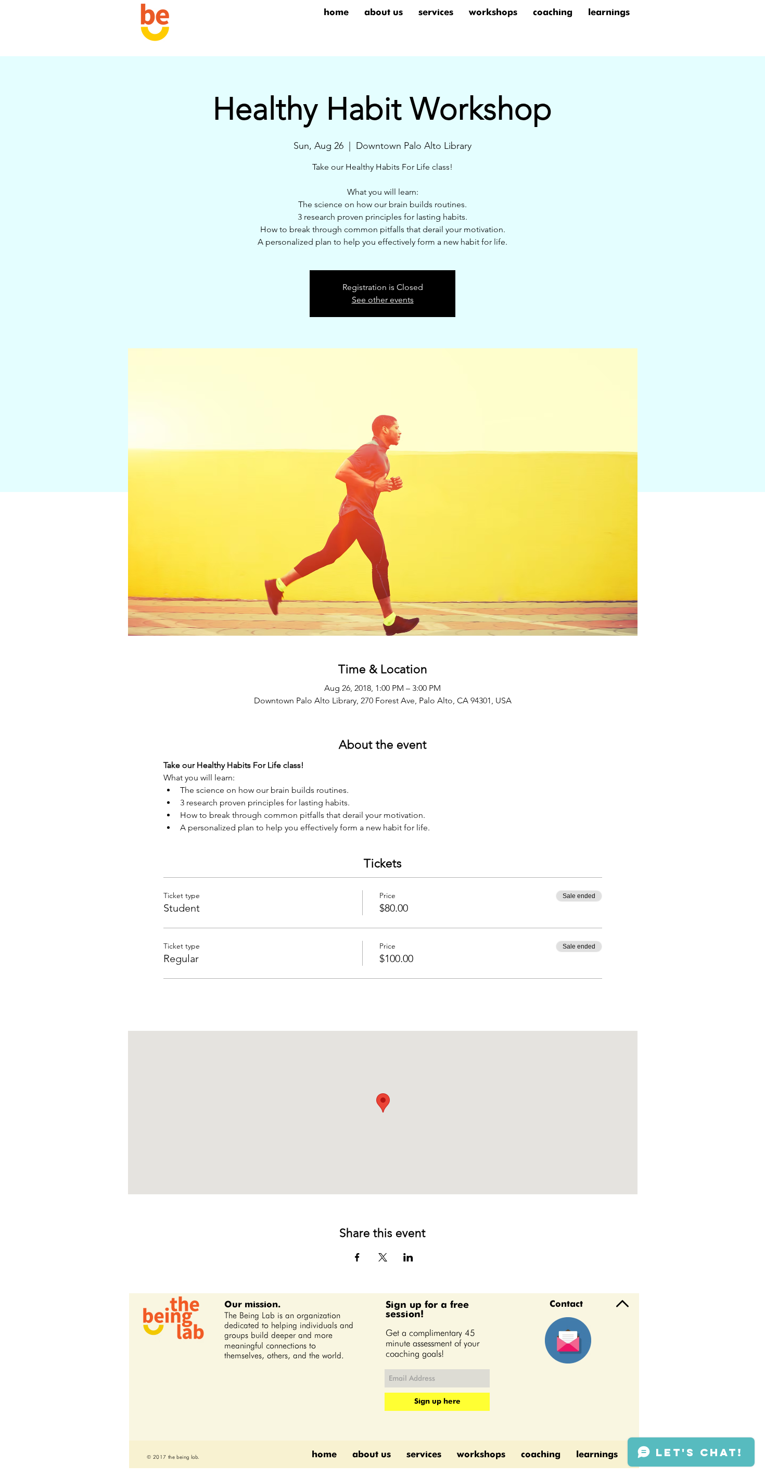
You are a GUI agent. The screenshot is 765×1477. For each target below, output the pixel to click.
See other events (383, 300)
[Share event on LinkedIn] (408, 1257)
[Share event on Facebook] (357, 1257)
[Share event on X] (383, 1257)
